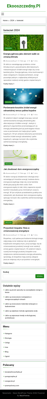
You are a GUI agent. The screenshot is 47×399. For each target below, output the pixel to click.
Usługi (7, 343)
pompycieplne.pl (11, 376)
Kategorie (8, 334)
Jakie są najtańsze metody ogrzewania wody (21, 311)
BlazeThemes (25, 395)
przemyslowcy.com (12, 386)
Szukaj (6, 272)
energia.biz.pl (10, 381)
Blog (6, 352)
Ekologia (8, 48)
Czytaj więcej (8, 84)
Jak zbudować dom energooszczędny (21, 169)
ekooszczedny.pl (23, 6)
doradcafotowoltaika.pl (13, 372)
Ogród (7, 356)
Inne (6, 347)
